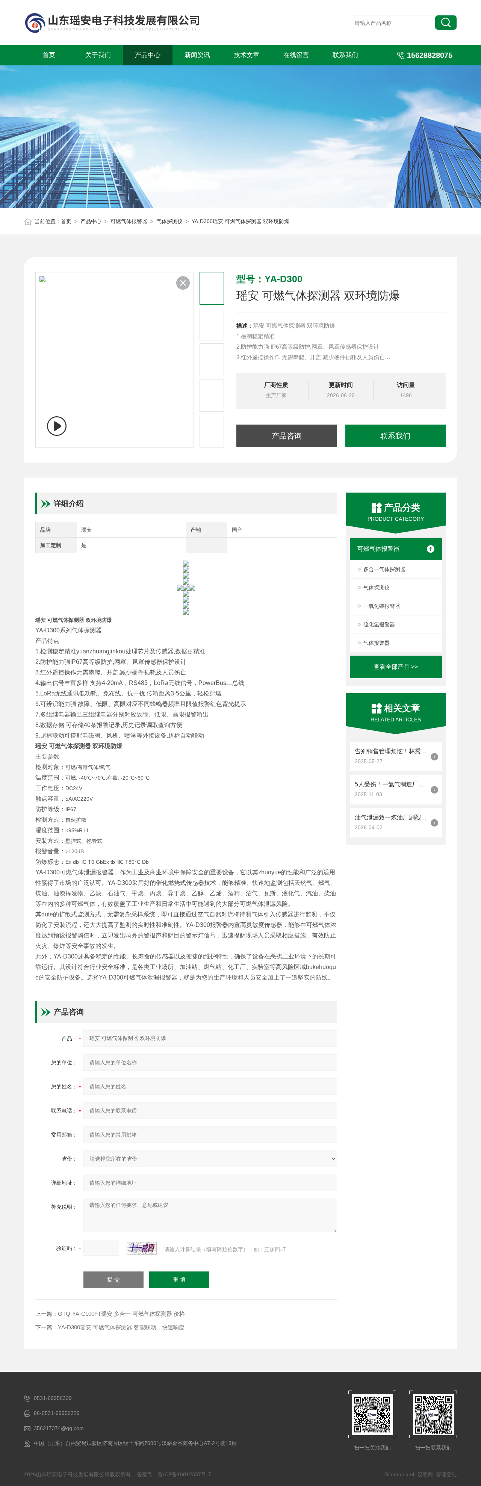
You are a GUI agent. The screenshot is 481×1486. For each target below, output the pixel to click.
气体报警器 (376, 643)
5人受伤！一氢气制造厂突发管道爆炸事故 (391, 784)
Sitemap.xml (399, 1474)
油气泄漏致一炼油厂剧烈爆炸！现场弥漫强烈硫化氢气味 (391, 817)
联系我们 (345, 55)
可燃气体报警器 (128, 221)
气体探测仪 (169, 221)
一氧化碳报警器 (381, 606)
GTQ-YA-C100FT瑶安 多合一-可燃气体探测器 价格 (121, 1314)
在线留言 (296, 55)
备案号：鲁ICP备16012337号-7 (174, 1474)
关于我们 (98, 55)
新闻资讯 (197, 55)
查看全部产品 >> (396, 667)
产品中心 (147, 55)
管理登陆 (446, 1474)
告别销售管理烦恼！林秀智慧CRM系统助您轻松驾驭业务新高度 (391, 751)
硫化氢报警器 (379, 624)
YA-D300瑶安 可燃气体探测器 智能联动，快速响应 (121, 1327)
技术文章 (246, 55)
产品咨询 (287, 436)
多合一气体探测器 (384, 569)
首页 (48, 55)
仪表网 (425, 1474)
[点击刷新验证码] (142, 1248)
